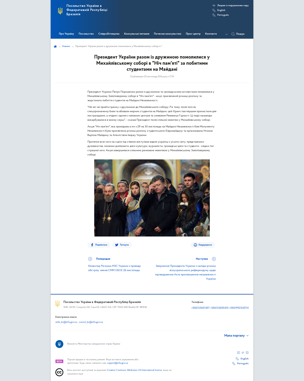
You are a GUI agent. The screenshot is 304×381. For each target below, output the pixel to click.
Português (223, 15)
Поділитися (101, 245)
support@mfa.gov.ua (117, 363)
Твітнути (124, 245)
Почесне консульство (167, 34)
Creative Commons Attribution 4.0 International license (134, 370)
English (221, 10)
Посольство (86, 34)
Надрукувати (205, 245)
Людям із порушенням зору (233, 5)
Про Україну (66, 34)
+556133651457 (200, 308)
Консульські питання (136, 34)
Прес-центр (193, 34)
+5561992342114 (239, 308)
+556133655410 (219, 308)
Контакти (211, 34)
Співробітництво (109, 34)
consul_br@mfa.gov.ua (91, 322)
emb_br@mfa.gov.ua (66, 322)
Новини (66, 46)
